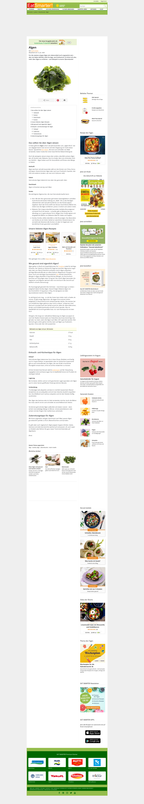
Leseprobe (83, 209)
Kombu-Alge (35, 447)
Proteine (61, 266)
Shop (101, 9)
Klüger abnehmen (68, 9)
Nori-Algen (44, 150)
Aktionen (93, 9)
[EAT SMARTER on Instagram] (67, 793)
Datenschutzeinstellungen (74, 788)
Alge (30, 447)
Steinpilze (94, 440)
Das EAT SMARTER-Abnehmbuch (89, 289)
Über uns (32, 788)
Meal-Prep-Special (97, 118)
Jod (57, 274)
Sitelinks (42, 788)
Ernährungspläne (97, 108)
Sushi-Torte (36, 247)
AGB (52, 788)
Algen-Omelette (52, 247)
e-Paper (103, 209)
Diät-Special (95, 97)
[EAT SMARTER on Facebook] (59, 793)
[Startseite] (40, 5)
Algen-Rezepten (51, 259)
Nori (46, 467)
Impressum (56, 788)
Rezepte (40, 9)
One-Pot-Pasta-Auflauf (93, 158)
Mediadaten (47, 789)
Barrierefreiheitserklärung (36, 789)
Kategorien (54, 789)
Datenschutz (63, 788)
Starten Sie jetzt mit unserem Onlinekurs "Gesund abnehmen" (91, 246)
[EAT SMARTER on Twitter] (71, 793)
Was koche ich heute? (92, 561)
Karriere (37, 788)
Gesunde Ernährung (52, 9)
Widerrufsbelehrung (87, 788)
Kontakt (48, 788)
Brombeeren (95, 419)
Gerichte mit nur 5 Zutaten (92, 589)
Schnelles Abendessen (93, 533)
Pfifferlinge (95, 408)
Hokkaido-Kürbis (96, 398)
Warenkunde (44, 447)
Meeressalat (65, 467)
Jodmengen (56, 370)
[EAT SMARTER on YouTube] (75, 793)
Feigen (94, 430)
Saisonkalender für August (89, 379)
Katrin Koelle (34, 51)
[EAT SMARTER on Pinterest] (63, 793)
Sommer (31, 9)
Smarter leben (82, 9)
